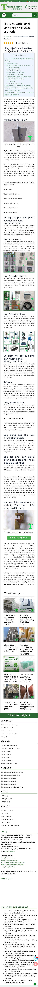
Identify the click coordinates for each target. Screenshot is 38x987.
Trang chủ (6, 36)
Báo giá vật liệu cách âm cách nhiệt (12, 787)
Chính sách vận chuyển (8, 731)
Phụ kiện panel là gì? (11, 63)
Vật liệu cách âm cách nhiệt (9, 763)
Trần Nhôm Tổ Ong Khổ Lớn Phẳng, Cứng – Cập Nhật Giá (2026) (9, 619)
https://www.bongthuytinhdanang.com (13, 862)
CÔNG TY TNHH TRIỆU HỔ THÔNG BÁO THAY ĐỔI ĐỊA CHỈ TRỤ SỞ (11, 678)
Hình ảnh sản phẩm (7, 810)
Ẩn (24, 55)
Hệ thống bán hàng (7, 819)
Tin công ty (4, 796)
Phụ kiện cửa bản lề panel (15, 72)
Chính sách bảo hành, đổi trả (9, 734)
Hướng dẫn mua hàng (7, 737)
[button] (4, 15)
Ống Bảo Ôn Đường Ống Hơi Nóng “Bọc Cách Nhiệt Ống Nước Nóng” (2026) (26, 649)
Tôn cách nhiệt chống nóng (9, 745)
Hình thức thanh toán (7, 728)
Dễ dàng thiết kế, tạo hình (15, 79)
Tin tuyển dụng (5, 802)
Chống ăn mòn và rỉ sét (14, 83)
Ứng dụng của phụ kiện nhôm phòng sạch (18, 85)
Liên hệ (19, 1)
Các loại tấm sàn (6, 757)
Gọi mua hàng (32, 6)
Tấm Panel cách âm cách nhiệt (10, 748)
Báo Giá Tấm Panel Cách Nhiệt (10, 775)
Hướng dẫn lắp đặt (6, 816)
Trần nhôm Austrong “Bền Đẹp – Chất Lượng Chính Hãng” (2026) (27, 619)
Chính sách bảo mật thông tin (10, 725)
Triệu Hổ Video (5, 822)
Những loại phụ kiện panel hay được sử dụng (19, 65)
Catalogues (4, 813)
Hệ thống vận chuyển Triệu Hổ (10, 825)
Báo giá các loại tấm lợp (8, 778)
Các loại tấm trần (6, 754)
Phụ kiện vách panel (13, 70)
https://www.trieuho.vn (8, 858)
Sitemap (6, 1)
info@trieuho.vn (10, 851)
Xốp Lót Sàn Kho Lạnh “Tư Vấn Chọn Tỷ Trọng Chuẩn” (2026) (26, 678)
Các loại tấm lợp (6, 751)
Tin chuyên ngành (6, 799)
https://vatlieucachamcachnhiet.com (12, 864)
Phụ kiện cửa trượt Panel (14, 74)
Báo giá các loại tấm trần (9, 781)
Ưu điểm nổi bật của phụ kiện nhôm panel (18, 76)
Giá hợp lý (10, 81)
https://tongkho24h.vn (8, 867)
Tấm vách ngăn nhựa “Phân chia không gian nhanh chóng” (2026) (27, 705)
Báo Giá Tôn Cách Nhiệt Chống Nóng (12, 772)
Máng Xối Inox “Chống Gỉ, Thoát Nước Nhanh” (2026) (10, 705)
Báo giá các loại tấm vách (9, 784)
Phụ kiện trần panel (13, 67)
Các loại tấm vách (6, 760)
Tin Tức (12, 1)
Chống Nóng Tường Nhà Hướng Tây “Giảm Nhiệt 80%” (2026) (11, 648)
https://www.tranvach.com (9, 860)
